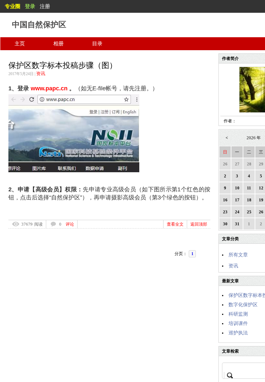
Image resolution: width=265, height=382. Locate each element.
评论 (70, 224)
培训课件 (238, 323)
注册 (45, 6)
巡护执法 (238, 332)
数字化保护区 (243, 304)
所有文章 (238, 254)
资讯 (40, 73)
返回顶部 (198, 224)
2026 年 (254, 137)
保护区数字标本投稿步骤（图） (62, 65)
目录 (97, 43)
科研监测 (238, 314)
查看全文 (175, 224)
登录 (30, 6)
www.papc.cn (49, 88)
